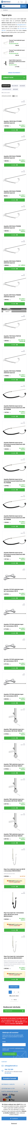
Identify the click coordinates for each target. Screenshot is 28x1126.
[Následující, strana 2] (14, 992)
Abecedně (15, 89)
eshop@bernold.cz (21, 24)
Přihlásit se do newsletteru (9, 1054)
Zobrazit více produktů (14, 72)
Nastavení (14, 1123)
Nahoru (15, 999)
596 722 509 (21, 28)
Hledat (23, 6)
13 (18, 992)
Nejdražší (22, 85)
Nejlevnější (15, 85)
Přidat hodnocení (8, 1010)
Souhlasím (15, 1118)
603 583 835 (19, 1023)
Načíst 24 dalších (14, 986)
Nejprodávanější (6, 89)
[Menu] (26, 2)
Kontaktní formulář (9, 1078)
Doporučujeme (6, 85)
